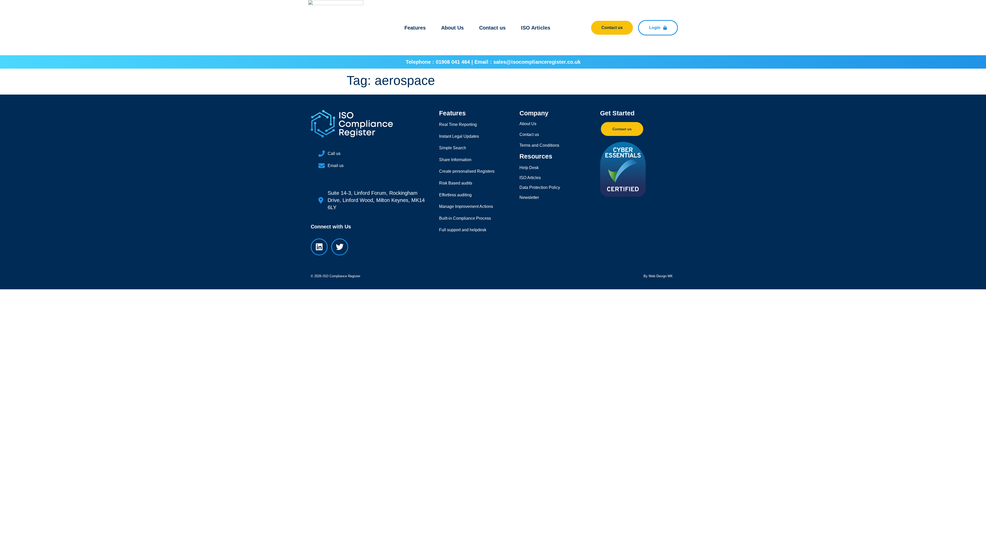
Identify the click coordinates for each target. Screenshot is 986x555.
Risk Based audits (455, 183)
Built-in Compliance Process (465, 218)
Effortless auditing (455, 195)
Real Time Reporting (458, 124)
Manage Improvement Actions (466, 206)
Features (415, 28)
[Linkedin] (319, 246)
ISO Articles (535, 28)
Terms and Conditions (539, 145)
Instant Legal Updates (459, 136)
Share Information (455, 160)
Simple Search (452, 148)
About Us (452, 28)
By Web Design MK (658, 276)
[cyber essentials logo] (632, 169)
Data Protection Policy (539, 187)
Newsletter (529, 197)
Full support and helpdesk (462, 230)
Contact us (492, 28)
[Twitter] (339, 246)
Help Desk (529, 167)
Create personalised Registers (467, 171)
